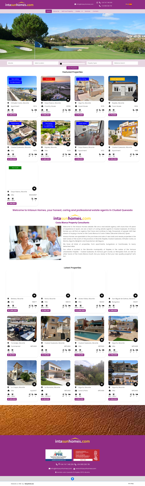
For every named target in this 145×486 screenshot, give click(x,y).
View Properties (72, 68)
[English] (127, 4)
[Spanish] (130, 4)
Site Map (131, 483)
